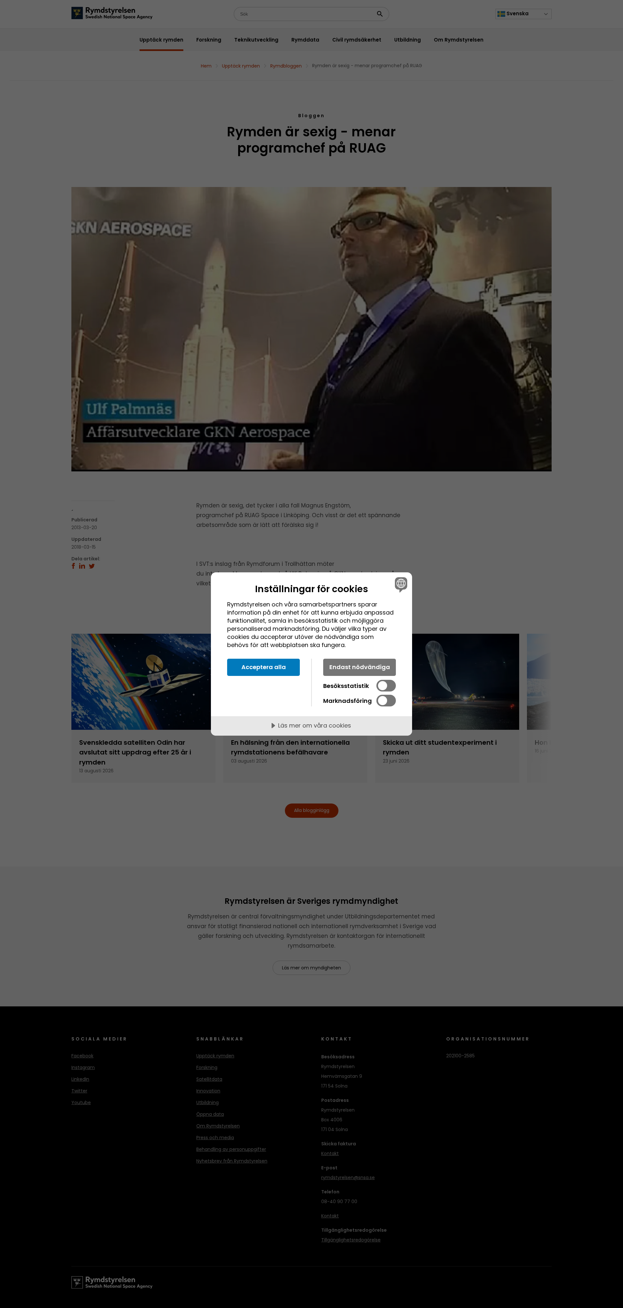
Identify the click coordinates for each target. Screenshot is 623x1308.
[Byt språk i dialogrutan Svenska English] (400, 584)
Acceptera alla (263, 667)
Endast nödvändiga (359, 667)
